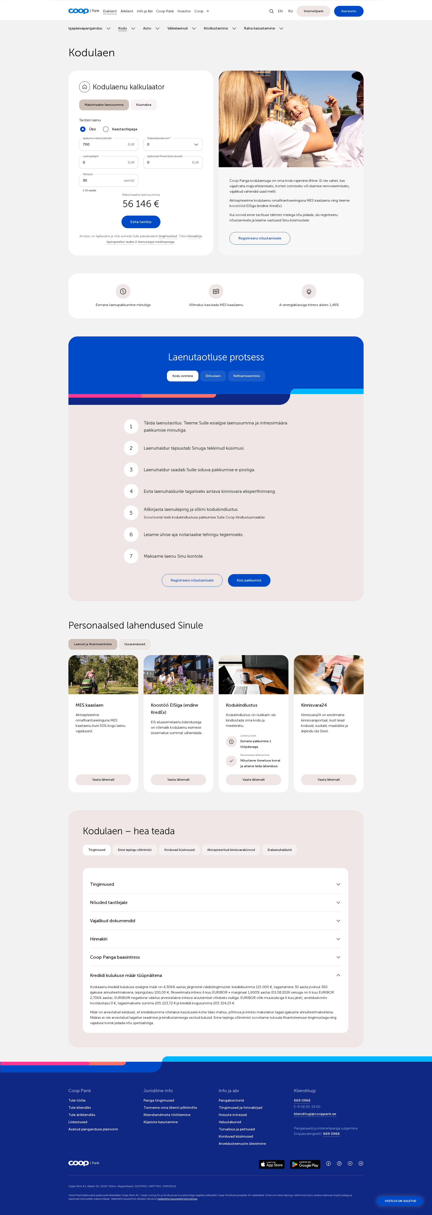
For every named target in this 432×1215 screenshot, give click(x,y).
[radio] (104, 104)
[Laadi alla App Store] (272, 1163)
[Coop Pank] (83, 1163)
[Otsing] (271, 11)
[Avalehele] (83, 11)
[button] (103, 723)
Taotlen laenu (90, 120)
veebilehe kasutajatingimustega (177, 1198)
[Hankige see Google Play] (305, 1163)
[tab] (104, 104)
